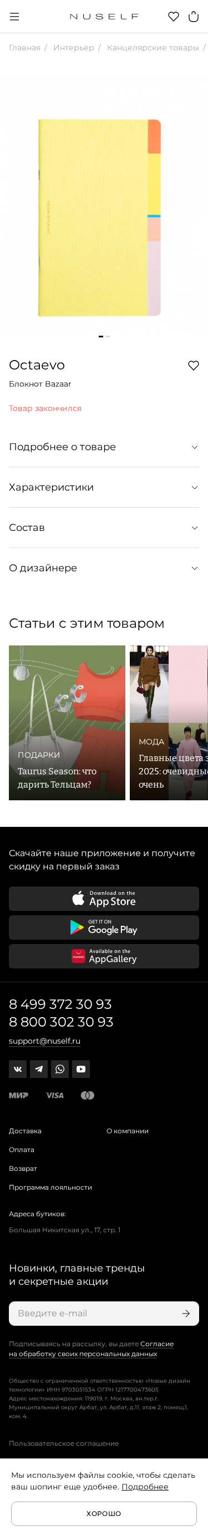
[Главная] (104, 16)
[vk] (18, 1069)
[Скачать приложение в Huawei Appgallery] (104, 956)
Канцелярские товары (152, 48)
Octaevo (37, 365)
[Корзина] (193, 16)
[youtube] (81, 1069)
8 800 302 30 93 (61, 1022)
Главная (24, 48)
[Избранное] (173, 16)
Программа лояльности (50, 1187)
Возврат (23, 1168)
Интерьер (72, 48)
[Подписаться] (184, 1313)
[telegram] (39, 1069)
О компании (127, 1131)
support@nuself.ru (44, 1041)
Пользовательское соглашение (64, 1443)
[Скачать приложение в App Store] (104, 899)
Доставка (25, 1131)
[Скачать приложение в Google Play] (104, 927)
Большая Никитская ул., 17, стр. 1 (64, 1230)
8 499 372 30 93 (60, 1004)
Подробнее (145, 1487)
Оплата (21, 1149)
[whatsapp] (60, 1069)
